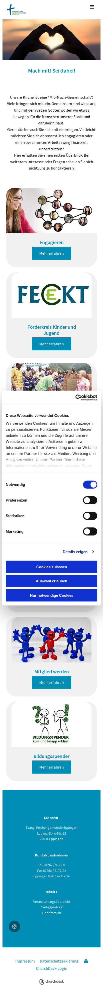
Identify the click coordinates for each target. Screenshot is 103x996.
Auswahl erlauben (51, 581)
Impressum (25, 961)
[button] (88, 7)
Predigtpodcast (52, 907)
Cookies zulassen (51, 567)
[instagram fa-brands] (14, 926)
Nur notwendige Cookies (51, 595)
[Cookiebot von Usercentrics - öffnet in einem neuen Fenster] (75, 397)
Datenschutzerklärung (59, 961)
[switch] (90, 500)
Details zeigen (75, 552)
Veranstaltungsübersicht (51, 901)
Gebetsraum (51, 913)
